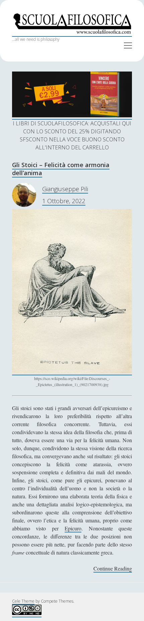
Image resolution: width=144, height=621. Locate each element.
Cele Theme (23, 601)
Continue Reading (112, 569)
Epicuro (73, 528)
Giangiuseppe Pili (65, 189)
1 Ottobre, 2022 (63, 201)
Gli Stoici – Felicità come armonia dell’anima (61, 169)
